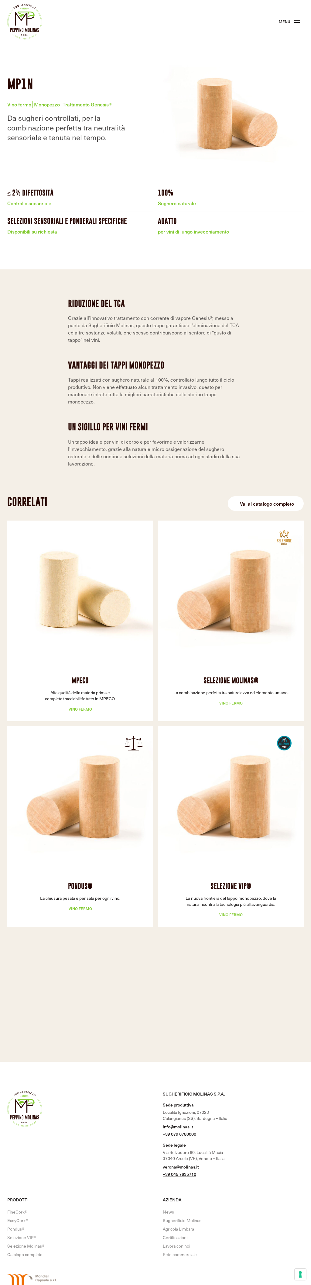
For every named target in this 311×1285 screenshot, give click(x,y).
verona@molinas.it (181, 1167)
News (168, 1212)
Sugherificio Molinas (182, 1220)
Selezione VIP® (230, 886)
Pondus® (80, 886)
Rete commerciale (180, 1254)
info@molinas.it (178, 1127)
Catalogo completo (25, 1254)
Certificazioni (175, 1237)
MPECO (80, 680)
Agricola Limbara (178, 1229)
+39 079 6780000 (179, 1134)
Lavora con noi (176, 1246)
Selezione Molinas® (230, 680)
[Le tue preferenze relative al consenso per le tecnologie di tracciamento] (300, 1274)
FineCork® (17, 1212)
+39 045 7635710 (179, 1174)
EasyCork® (17, 1220)
